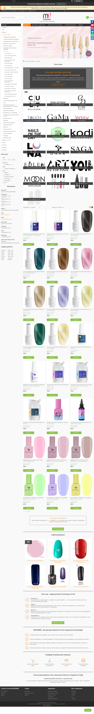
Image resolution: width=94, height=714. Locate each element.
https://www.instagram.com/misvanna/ (10, 243)
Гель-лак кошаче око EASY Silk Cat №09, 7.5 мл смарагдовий (34, 347)
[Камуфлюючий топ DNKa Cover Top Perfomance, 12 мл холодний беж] (81, 447)
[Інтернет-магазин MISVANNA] (47, 16)
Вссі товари (27, 691)
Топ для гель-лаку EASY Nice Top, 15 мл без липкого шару (58, 234)
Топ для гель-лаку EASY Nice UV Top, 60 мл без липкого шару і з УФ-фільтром (81, 385)
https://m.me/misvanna (6, 223)
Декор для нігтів (7, 118)
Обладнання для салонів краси (11, 41)
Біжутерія (5, 135)
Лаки (4, 102)
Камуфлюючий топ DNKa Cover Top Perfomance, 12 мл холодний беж (79, 460)
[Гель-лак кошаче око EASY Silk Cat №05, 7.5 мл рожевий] (81, 259)
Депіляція (5, 120)
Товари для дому (7, 133)
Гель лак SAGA (8, 78)
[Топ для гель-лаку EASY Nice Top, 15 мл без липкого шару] (58, 221)
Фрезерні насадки (7, 45)
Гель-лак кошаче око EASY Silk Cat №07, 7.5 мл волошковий (57, 310)
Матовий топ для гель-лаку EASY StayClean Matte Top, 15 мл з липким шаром (34, 385)
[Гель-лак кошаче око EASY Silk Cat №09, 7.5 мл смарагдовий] (34, 334)
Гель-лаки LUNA (8, 74)
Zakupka (73, 698)
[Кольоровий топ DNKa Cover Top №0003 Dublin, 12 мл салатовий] (34, 485)
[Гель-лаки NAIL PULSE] (34, 197)
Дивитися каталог (58, 622)
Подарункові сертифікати (9, 37)
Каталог (26, 24)
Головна (4, 27)
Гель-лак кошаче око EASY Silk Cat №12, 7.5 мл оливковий (57, 347)
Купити (29, 244)
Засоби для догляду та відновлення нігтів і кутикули (10, 105)
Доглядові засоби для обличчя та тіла (11, 115)
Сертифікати (51, 696)
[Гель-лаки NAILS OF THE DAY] (34, 134)
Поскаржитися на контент (47, 704)
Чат (89, 710)
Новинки (4, 32)
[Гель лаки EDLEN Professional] (34, 165)
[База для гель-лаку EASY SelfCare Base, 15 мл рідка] (81, 334)
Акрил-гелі (5, 98)
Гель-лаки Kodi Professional (11, 72)
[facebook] (25, 92)
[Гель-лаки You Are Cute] (58, 134)
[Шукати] (25, 17)
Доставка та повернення (38, 24)
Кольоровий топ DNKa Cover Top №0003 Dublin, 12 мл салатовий (33, 498)
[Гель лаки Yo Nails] (81, 165)
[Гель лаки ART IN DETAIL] (58, 165)
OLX (72, 696)
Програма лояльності (70, 24)
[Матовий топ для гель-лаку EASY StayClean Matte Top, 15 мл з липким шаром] (34, 372)
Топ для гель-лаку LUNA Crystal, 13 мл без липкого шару (57, 423)
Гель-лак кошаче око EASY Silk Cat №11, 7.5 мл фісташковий (81, 310)
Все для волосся (7, 129)
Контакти (4, 145)
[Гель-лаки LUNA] (34, 149)
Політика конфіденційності (60, 704)
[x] (26, 92)
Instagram (4, 147)
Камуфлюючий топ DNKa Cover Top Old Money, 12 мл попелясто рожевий (57, 460)
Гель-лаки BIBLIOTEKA (10, 55)
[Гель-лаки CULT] (34, 102)
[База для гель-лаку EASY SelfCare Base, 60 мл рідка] (34, 410)
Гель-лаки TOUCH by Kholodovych (9, 60)
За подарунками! (58, 529)
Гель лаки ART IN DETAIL (10, 84)
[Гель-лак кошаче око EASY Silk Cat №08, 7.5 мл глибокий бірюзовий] (34, 259)
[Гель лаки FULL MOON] (34, 181)
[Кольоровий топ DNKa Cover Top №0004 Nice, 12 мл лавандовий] (58, 485)
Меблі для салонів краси (9, 43)
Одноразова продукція (9, 122)
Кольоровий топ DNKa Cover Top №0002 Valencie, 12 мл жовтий (80, 498)
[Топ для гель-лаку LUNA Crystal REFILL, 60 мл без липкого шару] (81, 410)
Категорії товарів (6, 34)
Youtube (73, 695)
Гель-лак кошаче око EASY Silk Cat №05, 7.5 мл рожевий (81, 272)
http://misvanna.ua (5, 214)
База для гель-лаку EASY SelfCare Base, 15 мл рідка (80, 347)
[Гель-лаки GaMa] (58, 118)
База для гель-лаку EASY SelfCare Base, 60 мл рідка (33, 423)
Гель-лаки (5, 51)
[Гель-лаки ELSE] (81, 102)
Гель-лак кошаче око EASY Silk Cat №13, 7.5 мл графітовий (81, 234)
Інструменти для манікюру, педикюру (10, 48)
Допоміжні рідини (7, 108)
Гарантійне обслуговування (55, 24)
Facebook (4, 150)
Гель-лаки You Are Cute (10, 70)
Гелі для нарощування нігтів (10, 100)
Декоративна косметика (9, 131)
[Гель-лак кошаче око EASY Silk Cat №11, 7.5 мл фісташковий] (81, 297)
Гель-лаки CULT (8, 53)
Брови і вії (5, 127)
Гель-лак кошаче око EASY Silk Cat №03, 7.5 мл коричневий (57, 272)
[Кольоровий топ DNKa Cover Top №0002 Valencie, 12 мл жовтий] (81, 485)
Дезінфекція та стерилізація (10, 112)
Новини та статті (6, 140)
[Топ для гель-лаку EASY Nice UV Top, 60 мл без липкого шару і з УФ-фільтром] (81, 372)
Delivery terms (61, 4)
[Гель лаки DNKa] (58, 149)
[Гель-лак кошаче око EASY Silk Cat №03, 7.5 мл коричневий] (58, 259)
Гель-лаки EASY (8, 65)
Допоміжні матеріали (8, 110)
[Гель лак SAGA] (81, 149)
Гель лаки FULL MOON (10, 88)
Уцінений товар (7, 137)
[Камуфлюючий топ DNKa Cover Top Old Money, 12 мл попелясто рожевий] (58, 447)
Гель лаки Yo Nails (9, 86)
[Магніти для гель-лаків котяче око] (58, 181)
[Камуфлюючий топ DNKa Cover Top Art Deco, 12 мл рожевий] (34, 447)
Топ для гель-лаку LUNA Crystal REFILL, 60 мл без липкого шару (80, 423)
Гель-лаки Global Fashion (10, 94)
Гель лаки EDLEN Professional (8, 81)
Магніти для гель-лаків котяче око (10, 91)
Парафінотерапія (7, 124)
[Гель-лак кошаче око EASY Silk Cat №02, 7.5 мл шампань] (34, 297)
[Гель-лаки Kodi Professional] (81, 134)
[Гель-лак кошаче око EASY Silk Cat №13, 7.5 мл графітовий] (81, 221)
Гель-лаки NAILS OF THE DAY (11, 67)
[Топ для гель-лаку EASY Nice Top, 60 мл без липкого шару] (58, 372)
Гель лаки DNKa (8, 76)
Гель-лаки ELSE (8, 58)
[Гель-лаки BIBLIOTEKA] (58, 102)
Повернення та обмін (53, 693)
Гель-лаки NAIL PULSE (9, 96)
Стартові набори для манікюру (11, 39)
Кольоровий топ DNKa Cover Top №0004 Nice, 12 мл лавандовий (57, 498)
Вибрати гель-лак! (58, 84)
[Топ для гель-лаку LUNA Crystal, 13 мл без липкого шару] (58, 410)
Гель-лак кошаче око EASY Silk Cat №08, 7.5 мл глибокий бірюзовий (34, 272)
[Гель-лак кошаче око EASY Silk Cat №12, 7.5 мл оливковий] (58, 334)
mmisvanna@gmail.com (6, 219)
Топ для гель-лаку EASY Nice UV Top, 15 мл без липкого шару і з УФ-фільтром (34, 234)
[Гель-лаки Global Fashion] (81, 181)
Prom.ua (54, 702)
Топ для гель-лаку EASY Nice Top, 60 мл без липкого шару (58, 385)
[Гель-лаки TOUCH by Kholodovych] (34, 118)
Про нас (4, 142)
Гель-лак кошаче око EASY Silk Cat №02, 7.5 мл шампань (34, 310)
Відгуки (81, 24)
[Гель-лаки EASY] (81, 118)
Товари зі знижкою (29, 693)
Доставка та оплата (52, 691)
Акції (3, 29)
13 (28, 511)
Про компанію (4, 691)
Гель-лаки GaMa (8, 63)
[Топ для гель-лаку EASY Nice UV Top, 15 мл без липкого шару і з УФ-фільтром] (34, 221)
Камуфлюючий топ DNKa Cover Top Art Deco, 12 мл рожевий (33, 460)
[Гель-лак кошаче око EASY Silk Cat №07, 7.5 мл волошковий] (58, 297)
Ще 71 (5, 182)
